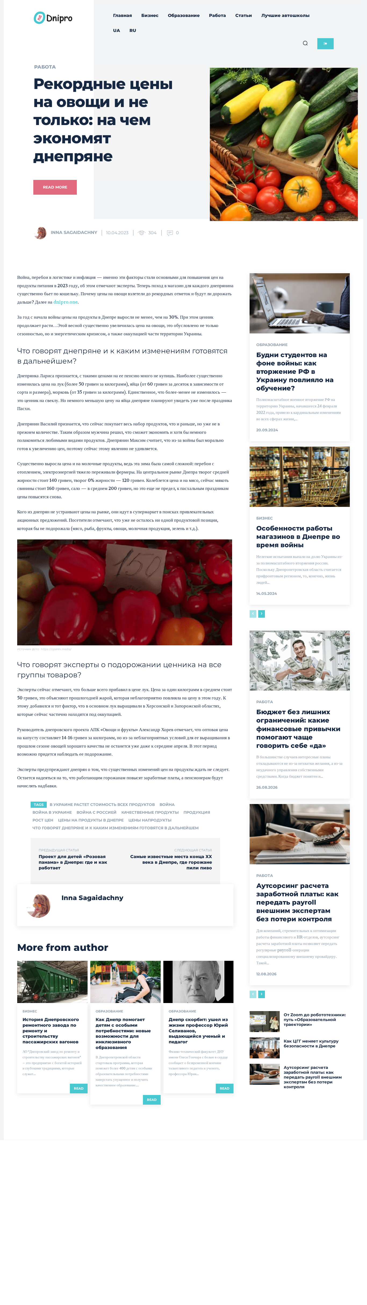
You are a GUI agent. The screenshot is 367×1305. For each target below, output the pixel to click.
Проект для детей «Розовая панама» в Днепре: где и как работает (73, 862)
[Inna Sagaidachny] (41, 232)
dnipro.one (65, 302)
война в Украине (52, 812)
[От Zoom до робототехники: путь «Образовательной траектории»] (265, 1021)
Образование (109, 1011)
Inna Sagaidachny (74, 232)
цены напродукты (149, 820)
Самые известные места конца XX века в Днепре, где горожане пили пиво (171, 862)
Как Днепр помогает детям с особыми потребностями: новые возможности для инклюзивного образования (123, 1033)
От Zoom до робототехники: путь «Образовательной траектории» (315, 1019)
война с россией (97, 812)
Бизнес (30, 1011)
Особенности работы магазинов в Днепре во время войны (298, 536)
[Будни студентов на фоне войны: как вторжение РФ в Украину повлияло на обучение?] (300, 303)
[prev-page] (253, 614)
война (167, 804)
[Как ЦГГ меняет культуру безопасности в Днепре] (265, 1047)
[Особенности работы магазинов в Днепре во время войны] (300, 477)
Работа (45, 67)
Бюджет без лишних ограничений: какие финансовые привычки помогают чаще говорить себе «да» (298, 728)
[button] (305, 43)
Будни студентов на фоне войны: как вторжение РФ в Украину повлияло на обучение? (295, 371)
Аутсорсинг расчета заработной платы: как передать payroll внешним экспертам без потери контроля (297, 902)
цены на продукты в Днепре (91, 820)
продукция (197, 812)
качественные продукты (150, 812)
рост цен (43, 820)
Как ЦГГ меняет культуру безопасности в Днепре (311, 1043)
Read (79, 1088)
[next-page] (261, 614)
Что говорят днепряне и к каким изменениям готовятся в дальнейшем (116, 828)
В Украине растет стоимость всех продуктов (102, 804)
